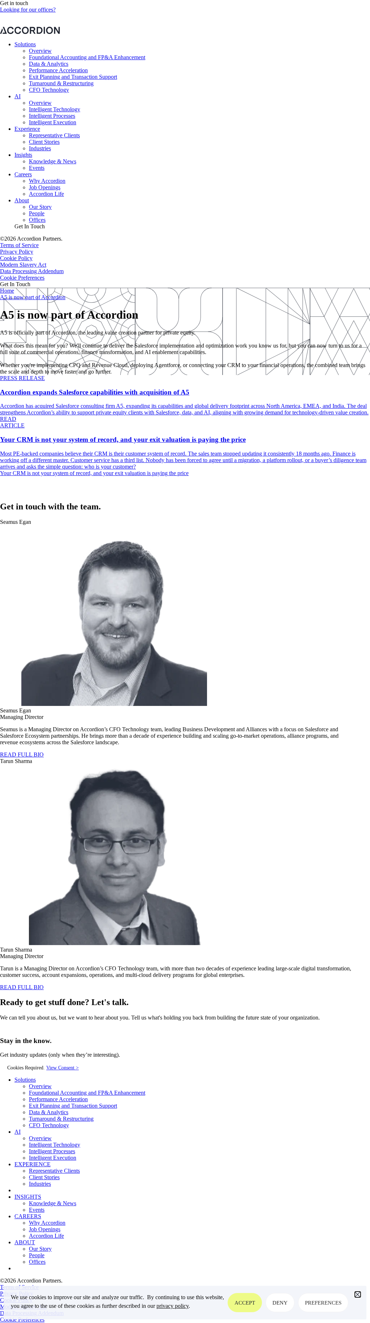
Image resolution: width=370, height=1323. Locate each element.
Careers (23, 174)
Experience (27, 129)
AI (17, 96)
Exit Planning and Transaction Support (73, 77)
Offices (37, 220)
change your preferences (255, 23)
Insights (23, 155)
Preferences (323, 1303)
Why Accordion (47, 181)
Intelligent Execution (52, 122)
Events (36, 168)
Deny (280, 1303)
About (21, 200)
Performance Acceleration (58, 70)
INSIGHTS (27, 1197)
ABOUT (24, 1242)
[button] (358, 1294)
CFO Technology (49, 90)
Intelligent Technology (54, 109)
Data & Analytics (48, 64)
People (36, 213)
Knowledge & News (52, 161)
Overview (40, 51)
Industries (40, 148)
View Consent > (62, 1067)
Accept (245, 1303)
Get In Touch (29, 226)
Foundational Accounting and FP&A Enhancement (87, 57)
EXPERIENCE (32, 1164)
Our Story (40, 207)
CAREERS (27, 1216)
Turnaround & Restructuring (61, 83)
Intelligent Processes (52, 116)
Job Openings (44, 187)
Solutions (25, 44)
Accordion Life (46, 194)
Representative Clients (54, 135)
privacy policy (172, 1306)
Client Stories (44, 142)
